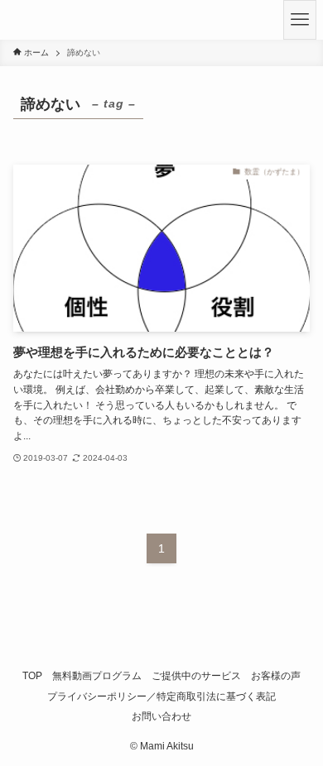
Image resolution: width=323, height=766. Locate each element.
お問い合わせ (161, 716)
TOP (32, 675)
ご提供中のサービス (196, 675)
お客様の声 (276, 675)
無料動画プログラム (97, 675)
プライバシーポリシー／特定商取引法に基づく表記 (161, 696)
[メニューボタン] (299, 20)
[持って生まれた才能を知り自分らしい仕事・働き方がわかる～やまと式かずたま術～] (21, 20)
